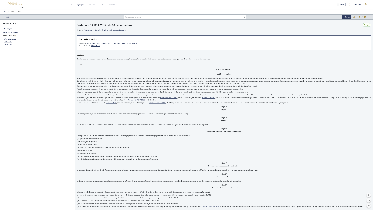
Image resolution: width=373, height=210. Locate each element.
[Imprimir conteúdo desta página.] (365, 17)
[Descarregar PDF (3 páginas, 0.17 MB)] (359, 17)
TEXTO (79, 64)
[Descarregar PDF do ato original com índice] (362, 17)
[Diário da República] (14, 4)
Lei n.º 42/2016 (111, 103)
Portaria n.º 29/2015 (208, 98)
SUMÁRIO (80, 55)
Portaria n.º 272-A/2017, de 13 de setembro (104, 25)
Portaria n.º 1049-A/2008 (168, 98)
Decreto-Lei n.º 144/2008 (136, 100)
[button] (14, 4)
